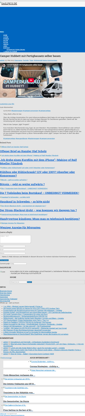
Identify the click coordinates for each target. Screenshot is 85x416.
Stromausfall (5, 301)
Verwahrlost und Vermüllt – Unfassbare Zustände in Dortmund (35, 342)
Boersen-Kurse (6, 291)
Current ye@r (5, 263)
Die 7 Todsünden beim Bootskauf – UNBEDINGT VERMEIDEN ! (39, 193)
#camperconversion (30, 111)
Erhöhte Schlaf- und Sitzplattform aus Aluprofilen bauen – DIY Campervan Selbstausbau (37, 312)
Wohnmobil (38, 60)
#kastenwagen (17, 111)
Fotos (5, 42)
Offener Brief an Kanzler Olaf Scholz (23, 151)
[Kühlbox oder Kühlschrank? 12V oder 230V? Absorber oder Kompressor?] (42, 168)
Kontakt (6, 48)
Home (5, 35)
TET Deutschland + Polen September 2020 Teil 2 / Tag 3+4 (26, 320)
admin (2, 60)
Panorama (18, 60)
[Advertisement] (42, 18)
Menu (2, 32)
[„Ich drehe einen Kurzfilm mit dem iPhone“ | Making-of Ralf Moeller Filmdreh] (42, 155)
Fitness (6, 39)
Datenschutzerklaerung (17, 415)
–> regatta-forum (10, 51)
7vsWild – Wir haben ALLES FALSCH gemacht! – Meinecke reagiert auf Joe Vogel (35, 328)
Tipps (31, 60)
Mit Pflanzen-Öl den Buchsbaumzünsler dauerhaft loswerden (27, 330)
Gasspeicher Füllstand (8, 299)
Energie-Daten (6, 293)
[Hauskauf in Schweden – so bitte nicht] (42, 197)
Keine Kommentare (50, 60)
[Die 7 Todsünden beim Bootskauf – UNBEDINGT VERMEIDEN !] (42, 188)
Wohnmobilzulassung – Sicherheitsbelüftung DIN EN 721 (25, 316)
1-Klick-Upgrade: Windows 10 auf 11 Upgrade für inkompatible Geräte (30, 332)
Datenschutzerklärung (16, 50)
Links (5, 46)
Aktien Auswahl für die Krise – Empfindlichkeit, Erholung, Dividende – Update (32, 324)
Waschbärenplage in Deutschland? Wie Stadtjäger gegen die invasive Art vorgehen (35, 334)
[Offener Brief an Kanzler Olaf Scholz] (42, 147)
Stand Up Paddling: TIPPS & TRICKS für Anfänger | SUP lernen (27, 322)
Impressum (7, 415)
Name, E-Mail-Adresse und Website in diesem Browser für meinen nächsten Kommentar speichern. (39, 256)
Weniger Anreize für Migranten (20, 227)
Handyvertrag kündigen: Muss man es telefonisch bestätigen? (40, 219)
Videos (5, 44)
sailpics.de (3, 414)
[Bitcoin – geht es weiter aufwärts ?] (42, 180)
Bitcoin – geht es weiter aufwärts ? (22, 184)
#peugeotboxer (22, 138)
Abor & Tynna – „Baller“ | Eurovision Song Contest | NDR (32, 354)
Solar (5, 40)
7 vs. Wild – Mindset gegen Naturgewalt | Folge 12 (22, 306)
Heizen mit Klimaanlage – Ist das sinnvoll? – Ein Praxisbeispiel (27, 326)
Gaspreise (4, 297)
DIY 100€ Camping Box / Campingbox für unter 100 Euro (25, 314)
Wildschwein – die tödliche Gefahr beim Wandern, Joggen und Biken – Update (33, 318)
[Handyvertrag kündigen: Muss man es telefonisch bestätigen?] (42, 214)
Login (1, 415)
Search (29, 282)
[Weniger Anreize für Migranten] (42, 223)
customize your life (7, 104)
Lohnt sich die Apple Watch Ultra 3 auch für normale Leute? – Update (38, 348)
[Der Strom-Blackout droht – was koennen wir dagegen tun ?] (42, 206)
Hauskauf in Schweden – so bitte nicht (25, 201)
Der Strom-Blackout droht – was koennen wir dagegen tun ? (38, 210)
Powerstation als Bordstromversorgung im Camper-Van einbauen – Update (32, 310)
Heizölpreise (5, 295)
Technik (26, 60)
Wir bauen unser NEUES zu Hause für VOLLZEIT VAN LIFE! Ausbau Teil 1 (31, 308)
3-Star (5, 37)
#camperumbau (45, 111)
